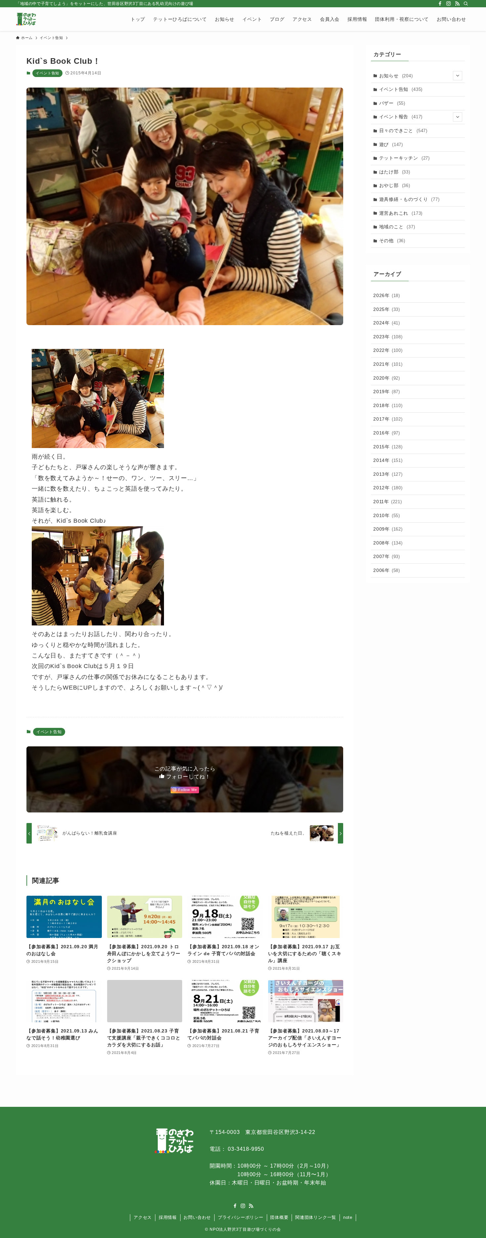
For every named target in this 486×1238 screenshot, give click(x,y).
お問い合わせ (197, 1217)
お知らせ (396, 75)
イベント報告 (401, 116)
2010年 (386, 515)
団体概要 (279, 1217)
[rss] (457, 3)
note (347, 1217)
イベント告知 (47, 73)
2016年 (386, 432)
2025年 (386, 309)
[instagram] (448, 3)
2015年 (388, 446)
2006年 (386, 570)
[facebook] (440, 3)
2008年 (388, 542)
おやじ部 (394, 185)
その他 (392, 240)
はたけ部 (394, 171)
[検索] (466, 3)
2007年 (386, 556)
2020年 (386, 378)
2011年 (387, 501)
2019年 (386, 391)
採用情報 (168, 1217)
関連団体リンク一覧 (315, 1217)
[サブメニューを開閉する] (457, 75)
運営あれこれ (401, 213)
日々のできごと (403, 130)
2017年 (388, 419)
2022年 (388, 350)
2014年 (388, 460)
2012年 (388, 487)
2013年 (388, 474)
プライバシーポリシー (240, 1217)
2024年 (386, 322)
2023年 (388, 336)
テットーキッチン (404, 158)
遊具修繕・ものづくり (409, 199)
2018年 (388, 405)
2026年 (386, 295)
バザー (392, 103)
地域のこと (397, 226)
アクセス (143, 1217)
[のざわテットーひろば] (26, 19)
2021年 (388, 364)
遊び (391, 144)
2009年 (388, 529)
